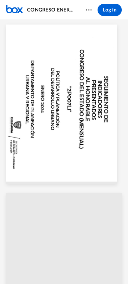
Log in (110, 9)
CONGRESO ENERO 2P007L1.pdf (50, 9)
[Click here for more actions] (89, 10)
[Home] (14, 10)
